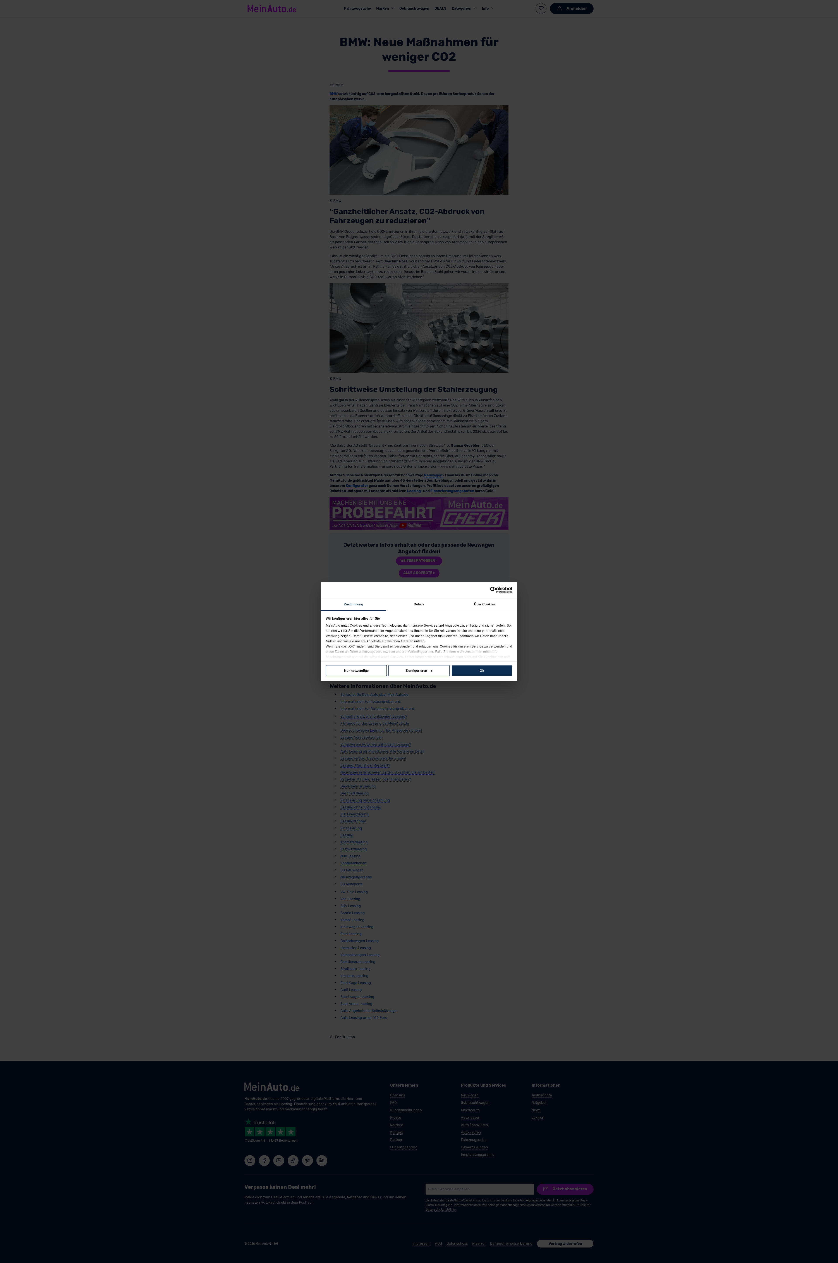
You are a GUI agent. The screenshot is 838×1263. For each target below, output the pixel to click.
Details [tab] (419, 604)
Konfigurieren (416, 670)
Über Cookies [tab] (484, 604)
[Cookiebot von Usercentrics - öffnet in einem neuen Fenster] (493, 590)
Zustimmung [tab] (353, 604)
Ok (482, 670)
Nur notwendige (356, 670)
